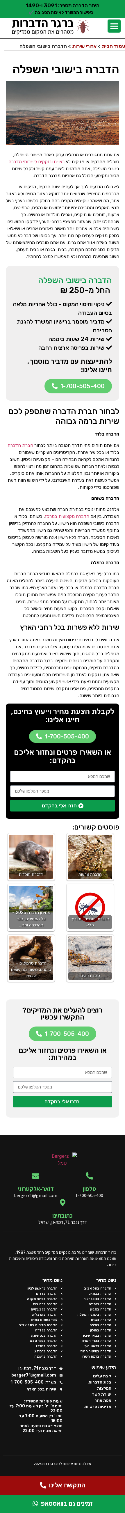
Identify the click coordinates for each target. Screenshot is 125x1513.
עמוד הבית (113, 46)
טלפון (89, 1189)
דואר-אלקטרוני (36, 1189)
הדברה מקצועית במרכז (67, 516)
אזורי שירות (84, 46)
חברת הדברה (20, 445)
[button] (114, 26)
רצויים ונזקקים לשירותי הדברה (36, 161)
